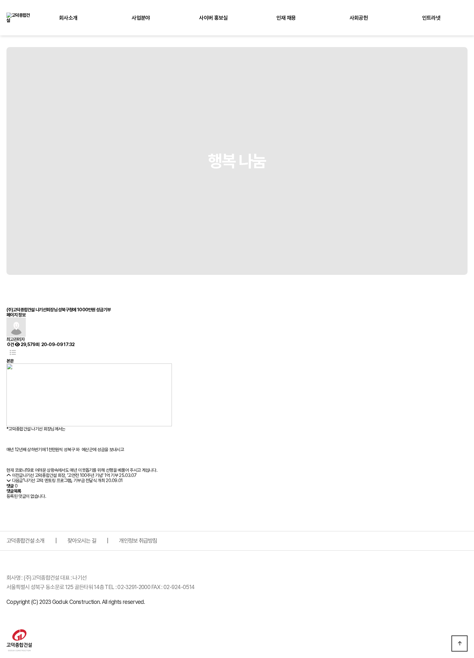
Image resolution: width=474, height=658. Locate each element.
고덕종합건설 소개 (25, 540)
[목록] (12, 352)
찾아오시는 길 (81, 540)
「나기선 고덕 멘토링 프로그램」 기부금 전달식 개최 (64, 480)
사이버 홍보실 (213, 18)
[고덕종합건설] (19, 17)
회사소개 (68, 18)
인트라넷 (431, 18)
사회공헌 (359, 18)
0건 (10, 344)
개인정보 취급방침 (138, 540)
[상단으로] (459, 643)
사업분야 (141, 18)
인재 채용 (286, 18)
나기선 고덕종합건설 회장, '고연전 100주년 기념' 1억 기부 (70, 475)
